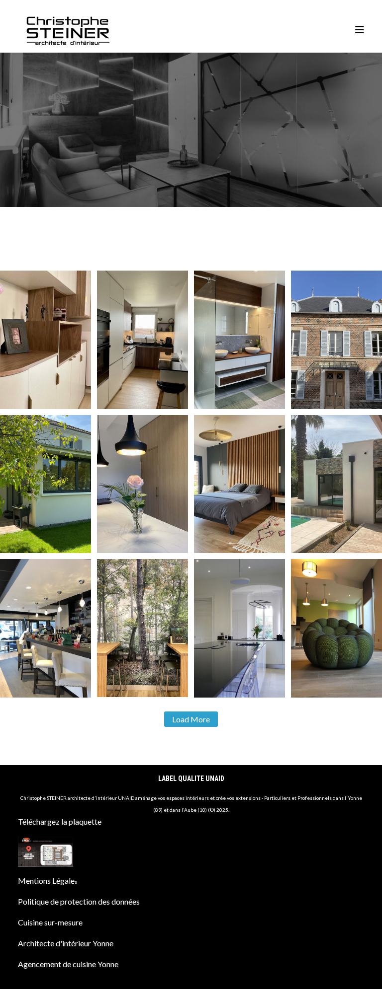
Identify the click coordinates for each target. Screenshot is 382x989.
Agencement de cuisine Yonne (68, 964)
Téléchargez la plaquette (59, 821)
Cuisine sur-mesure (50, 922)
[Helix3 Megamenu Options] (359, 29)
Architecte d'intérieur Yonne (65, 943)
